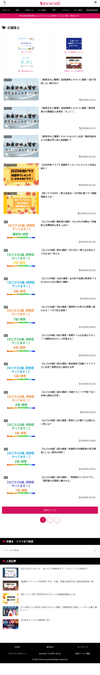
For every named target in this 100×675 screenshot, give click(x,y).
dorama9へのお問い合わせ (50, 653)
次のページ (50, 510)
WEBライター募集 (82, 653)
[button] (95, 550)
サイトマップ (82, 647)
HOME (17, 647)
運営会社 (50, 647)
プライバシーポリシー (17, 653)
